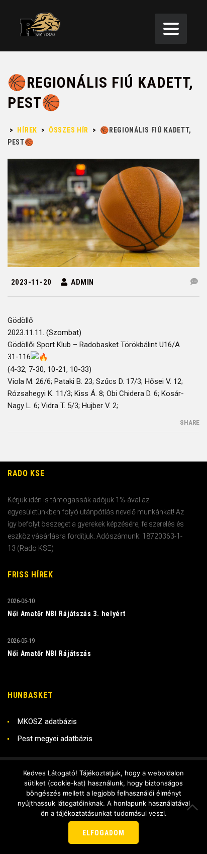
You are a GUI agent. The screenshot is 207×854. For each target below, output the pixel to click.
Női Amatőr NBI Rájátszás (49, 653)
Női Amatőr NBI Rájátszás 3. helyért (67, 614)
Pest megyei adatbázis (55, 738)
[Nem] (194, 807)
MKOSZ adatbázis (47, 721)
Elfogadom (103, 833)
